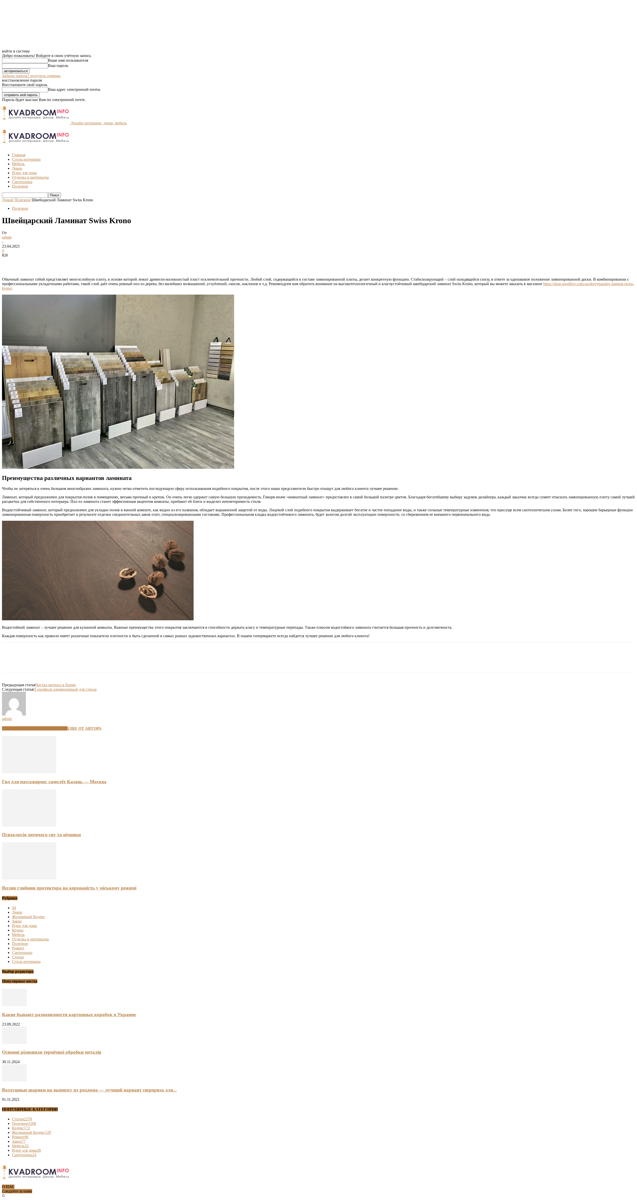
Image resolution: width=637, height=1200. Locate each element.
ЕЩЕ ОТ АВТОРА (84, 728)
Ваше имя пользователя (68, 60)
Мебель (18, 164)
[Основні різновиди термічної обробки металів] (14, 1043)
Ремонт (18, 948)
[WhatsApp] (64, 263)
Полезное (20, 186)
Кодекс (18, 930)
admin (7, 237)
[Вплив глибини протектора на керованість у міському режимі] (29, 878)
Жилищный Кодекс (28, 917)
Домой (7, 200)
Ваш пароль (58, 65)
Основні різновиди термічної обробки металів (51, 1052)
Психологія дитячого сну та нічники (41, 834)
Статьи (18, 957)
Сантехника (22, 182)
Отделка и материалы (30, 177)
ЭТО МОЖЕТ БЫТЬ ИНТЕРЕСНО (34, 728)
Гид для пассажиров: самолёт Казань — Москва (54, 781)
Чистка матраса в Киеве (55, 685)
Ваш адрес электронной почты (74, 89)
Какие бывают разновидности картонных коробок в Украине (69, 1014)
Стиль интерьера (26, 159)
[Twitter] (28, 263)
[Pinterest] (46, 263)
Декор (17, 168)
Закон (17, 921)
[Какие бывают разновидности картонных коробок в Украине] (14, 1005)
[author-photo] (14, 714)
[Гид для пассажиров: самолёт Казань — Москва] (29, 772)
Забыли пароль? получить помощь (31, 76)
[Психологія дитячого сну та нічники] (29, 825)
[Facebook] (10, 263)
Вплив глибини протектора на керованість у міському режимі (69, 887)
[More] (82, 263)
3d (14, 908)
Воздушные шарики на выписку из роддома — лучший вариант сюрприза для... (89, 1090)
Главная (18, 155)
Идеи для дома (24, 173)
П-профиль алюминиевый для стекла (65, 689)
